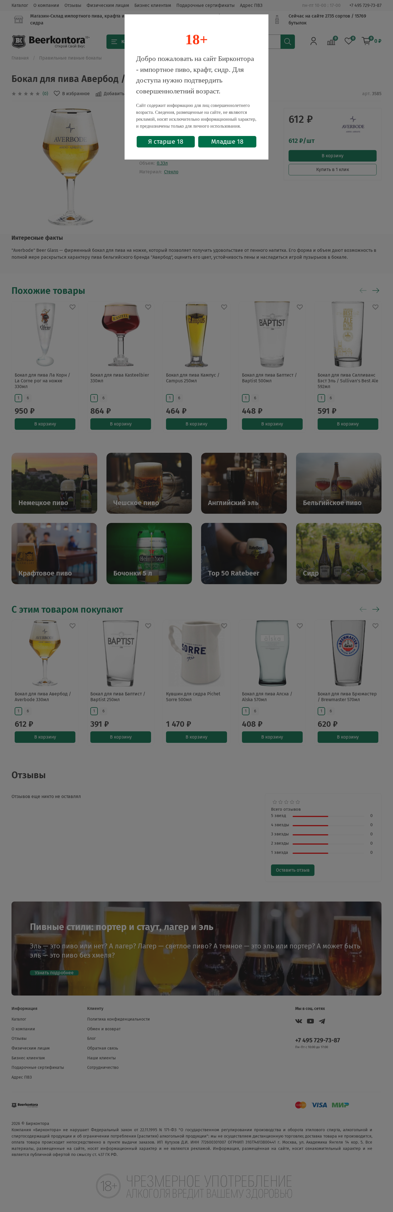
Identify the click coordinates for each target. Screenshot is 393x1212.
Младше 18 (227, 141)
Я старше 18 (165, 141)
